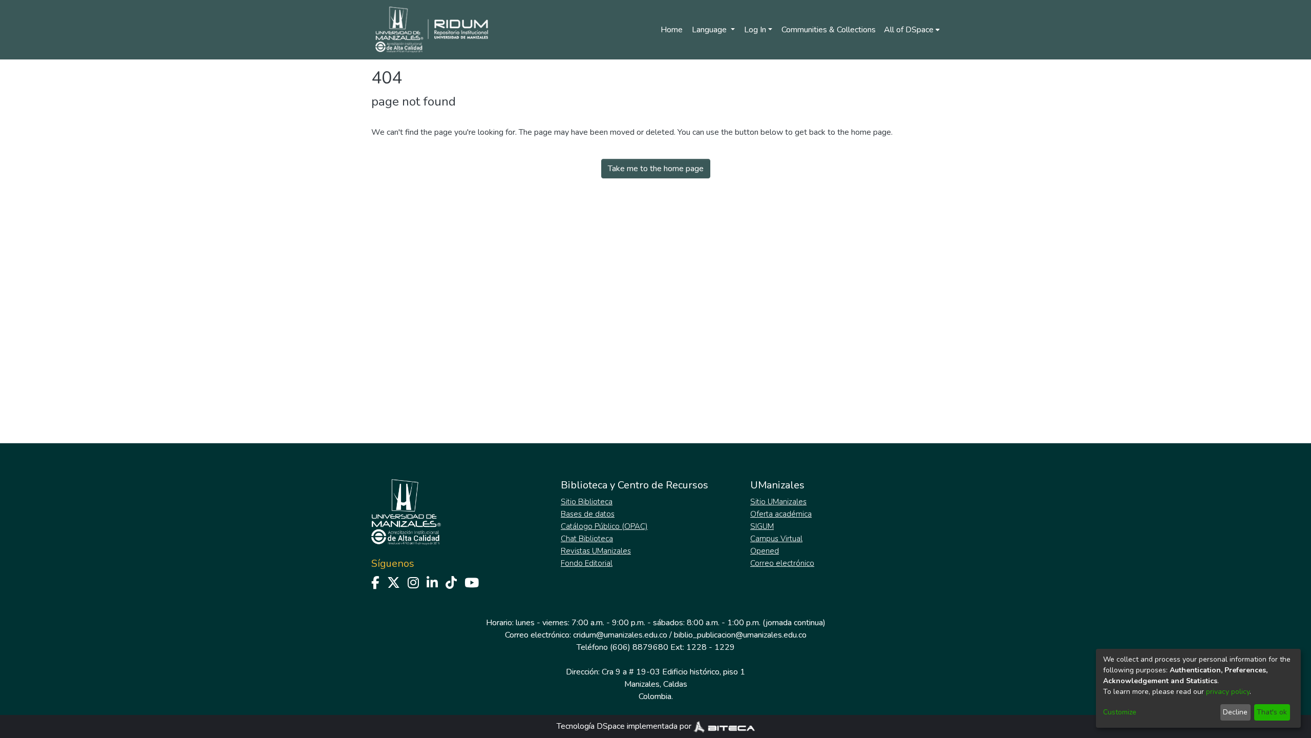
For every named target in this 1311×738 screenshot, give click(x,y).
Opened (764, 551)
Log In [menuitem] (755, 29)
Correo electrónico (782, 563)
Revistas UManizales (596, 551)
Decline (1235, 712)
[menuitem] (912, 29)
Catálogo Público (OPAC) (604, 526)
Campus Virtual (776, 539)
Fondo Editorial (586, 563)
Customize (1119, 712)
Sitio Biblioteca (586, 502)
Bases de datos (588, 514)
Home (672, 29)
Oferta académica (781, 514)
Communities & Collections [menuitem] (828, 29)
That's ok (1272, 712)
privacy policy (1228, 691)
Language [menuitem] (710, 29)
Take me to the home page (656, 168)
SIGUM (762, 526)
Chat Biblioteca (587, 539)
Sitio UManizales (778, 502)
